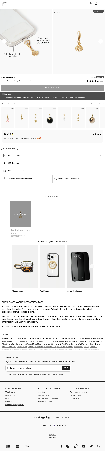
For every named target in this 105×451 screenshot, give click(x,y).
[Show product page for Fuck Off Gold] (35, 117)
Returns (8, 402)
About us (41, 392)
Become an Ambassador (48, 398)
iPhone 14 (62, 341)
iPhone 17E (50, 339)
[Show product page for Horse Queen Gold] (21, 117)
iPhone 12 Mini (94, 344)
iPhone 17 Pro (16, 339)
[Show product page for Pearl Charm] (64, 117)
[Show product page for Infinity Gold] (78, 117)
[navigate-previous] (92, 266)
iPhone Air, (41, 339)
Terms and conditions (79, 392)
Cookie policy (75, 398)
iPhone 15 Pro (24, 341)
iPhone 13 (10, 344)
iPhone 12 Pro (59, 344)
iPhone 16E (60, 339)
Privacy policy (75, 395)
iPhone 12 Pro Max (81, 344)
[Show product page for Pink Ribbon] (7, 117)
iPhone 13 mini (47, 344)
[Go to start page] (5, 4)
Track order (10, 392)
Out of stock (52, 88)
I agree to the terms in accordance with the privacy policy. (36, 374)
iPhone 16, (69, 339)
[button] (52, 417)
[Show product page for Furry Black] (49, 117)
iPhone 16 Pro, (79, 339)
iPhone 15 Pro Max (51, 341)
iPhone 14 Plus (84, 341)
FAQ (7, 398)
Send (66, 368)
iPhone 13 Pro (20, 344)
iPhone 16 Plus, (91, 339)
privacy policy (58, 374)
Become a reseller (45, 402)
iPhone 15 (15, 341)
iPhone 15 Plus (37, 341)
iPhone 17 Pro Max (29, 339)
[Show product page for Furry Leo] (92, 117)
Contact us (10, 395)
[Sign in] (91, 3)
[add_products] (28, 230)
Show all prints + (97, 104)
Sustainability (43, 395)
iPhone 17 (6, 339)
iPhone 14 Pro (72, 341)
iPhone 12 (69, 344)
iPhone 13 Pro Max (33, 344)
